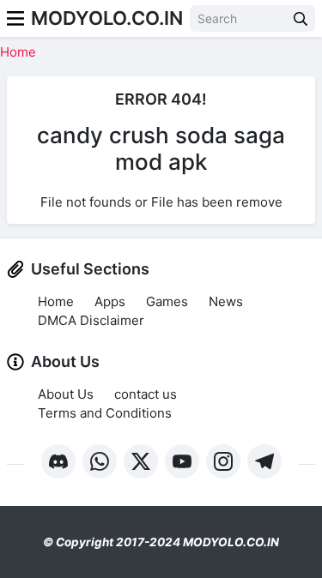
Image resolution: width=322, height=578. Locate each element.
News (226, 301)
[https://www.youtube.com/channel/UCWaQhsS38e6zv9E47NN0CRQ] (182, 461)
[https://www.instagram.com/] (223, 461)
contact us (145, 394)
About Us (66, 394)
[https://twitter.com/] (141, 461)
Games (167, 301)
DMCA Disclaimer (91, 320)
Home (18, 52)
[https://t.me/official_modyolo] (264, 461)
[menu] (15, 18)
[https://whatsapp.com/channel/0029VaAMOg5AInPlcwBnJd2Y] (99, 461)
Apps (109, 301)
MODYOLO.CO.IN (107, 18)
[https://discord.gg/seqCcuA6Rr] (58, 461)
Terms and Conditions (105, 413)
